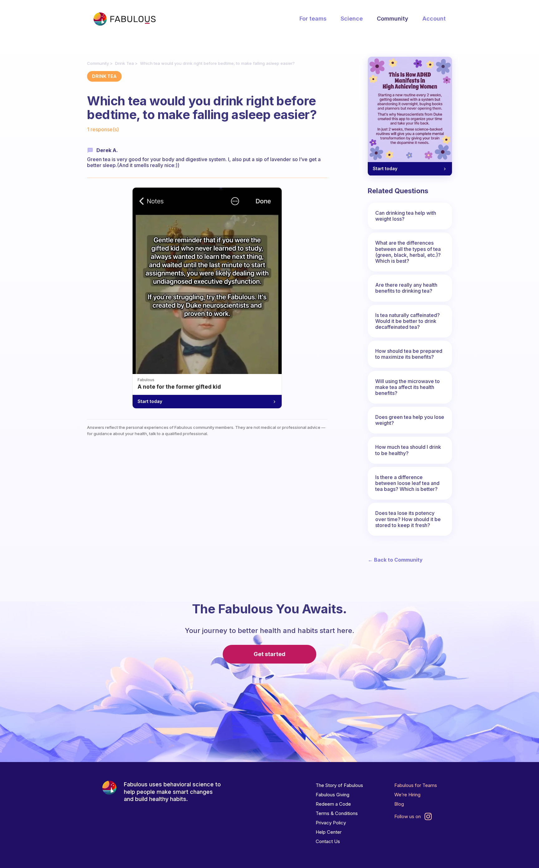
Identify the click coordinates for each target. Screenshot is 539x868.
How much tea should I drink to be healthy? (408, 450)
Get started (269, 654)
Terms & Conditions (337, 813)
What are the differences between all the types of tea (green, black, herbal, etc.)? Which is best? (408, 252)
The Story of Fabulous (339, 785)
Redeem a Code (333, 804)
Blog (399, 804)
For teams (313, 18)
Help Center (329, 832)
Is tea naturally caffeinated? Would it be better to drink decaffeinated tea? (407, 321)
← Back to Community (395, 560)
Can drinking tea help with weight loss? (405, 216)
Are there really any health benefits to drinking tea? (406, 288)
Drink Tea (124, 63)
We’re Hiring (407, 795)
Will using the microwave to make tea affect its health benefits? (407, 387)
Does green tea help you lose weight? (409, 420)
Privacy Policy (331, 823)
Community (392, 18)
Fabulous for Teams (415, 785)
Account (434, 18)
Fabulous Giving (332, 795)
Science (352, 18)
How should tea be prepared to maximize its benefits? (408, 354)
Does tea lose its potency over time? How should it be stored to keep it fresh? (408, 519)
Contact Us (328, 841)
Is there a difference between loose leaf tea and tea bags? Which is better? (407, 483)
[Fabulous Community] (124, 19)
